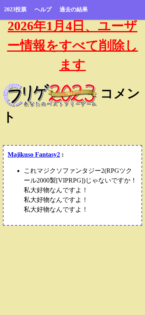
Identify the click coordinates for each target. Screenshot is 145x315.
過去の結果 (74, 9)
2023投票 (15, 9)
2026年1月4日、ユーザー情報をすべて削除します (72, 45)
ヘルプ (43, 9)
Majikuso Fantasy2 (34, 154)
